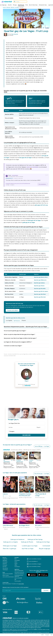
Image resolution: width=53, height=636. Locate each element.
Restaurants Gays (43, 5)
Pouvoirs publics (18, 581)
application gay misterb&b (36, 627)
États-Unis (12, 7)
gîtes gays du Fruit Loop (41, 205)
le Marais (26, 624)
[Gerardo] (6, 456)
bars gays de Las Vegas (25, 157)
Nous (16, 558)
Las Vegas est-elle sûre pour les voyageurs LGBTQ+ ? (18, 342)
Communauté (46, 546)
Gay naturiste (5, 568)
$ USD (42, 634)
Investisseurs (17, 566)
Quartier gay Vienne (39, 285)
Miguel (26, 381)
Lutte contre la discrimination (8, 576)
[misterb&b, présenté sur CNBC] (20, 599)
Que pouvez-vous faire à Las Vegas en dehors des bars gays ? (20, 338)
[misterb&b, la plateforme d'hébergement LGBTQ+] (6, 1)
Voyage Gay (5, 558)
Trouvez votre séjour (12, 310)
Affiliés (16, 565)
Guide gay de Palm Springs (35, 539)
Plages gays (5, 560)
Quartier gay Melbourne (40, 280)
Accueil (4, 7)
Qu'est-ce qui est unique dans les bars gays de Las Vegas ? (19, 334)
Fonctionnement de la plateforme (19, 576)
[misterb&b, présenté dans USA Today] (6, 602)
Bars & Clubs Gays (33, 5)
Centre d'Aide (21, 583)
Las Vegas (17, 7)
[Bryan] (32, 456)
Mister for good (6, 575)
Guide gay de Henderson (17, 539)
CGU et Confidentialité (19, 570)
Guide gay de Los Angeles (10, 542)
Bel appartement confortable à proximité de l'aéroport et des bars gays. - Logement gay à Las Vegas (7, 461)
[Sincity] (19, 456)
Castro (12, 624)
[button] (16, 374)
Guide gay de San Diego (43, 542)
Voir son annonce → (43, 184)
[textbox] (26, 423)
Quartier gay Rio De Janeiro (41, 291)
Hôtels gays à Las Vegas (10, 546)
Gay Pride (4, 566)
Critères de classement (19, 573)
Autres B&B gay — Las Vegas (42, 446)
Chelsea (32, 624)
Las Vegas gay (3, 5)
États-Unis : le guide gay (9, 548)
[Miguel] (26, 374)
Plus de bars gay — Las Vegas (41, 473)
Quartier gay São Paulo (40, 294)
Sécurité (10, 5)
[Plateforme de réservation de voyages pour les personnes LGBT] (7, 618)
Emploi (16, 562)
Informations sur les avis (19, 572)
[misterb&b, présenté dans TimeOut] (38, 599)
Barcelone (5, 624)
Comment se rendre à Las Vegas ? (13, 345)
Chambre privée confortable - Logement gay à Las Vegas (32, 461)
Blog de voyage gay (44, 548)
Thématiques (5, 569)
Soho (27, 623)
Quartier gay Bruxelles (40, 288)
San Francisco (17, 320)
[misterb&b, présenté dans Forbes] (39, 602)
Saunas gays (5, 562)
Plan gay (15, 5)
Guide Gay (8, 7)
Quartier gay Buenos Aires (41, 277)
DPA (15, 579)
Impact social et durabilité (8, 573)
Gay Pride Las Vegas (27, 548)
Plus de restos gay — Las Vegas (41, 505)
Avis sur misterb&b (18, 578)
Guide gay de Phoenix (27, 542)
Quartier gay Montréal (40, 297)
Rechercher (27, 435)
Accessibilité (17, 560)
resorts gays (46, 621)
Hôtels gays (5, 565)
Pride (26, 5)
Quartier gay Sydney (39, 283)
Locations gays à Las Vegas (29, 546)
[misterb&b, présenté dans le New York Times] (22, 602)
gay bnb (29, 626)
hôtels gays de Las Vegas (34, 220)
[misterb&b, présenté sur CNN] (4, 598)
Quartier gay (21, 5)
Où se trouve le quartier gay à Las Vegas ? (15, 330)
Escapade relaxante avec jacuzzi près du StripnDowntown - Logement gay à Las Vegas (20, 461)
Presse (16, 563)
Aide (51, 634)
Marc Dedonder (15, 34)
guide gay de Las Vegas (29, 222)
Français (47, 634)
